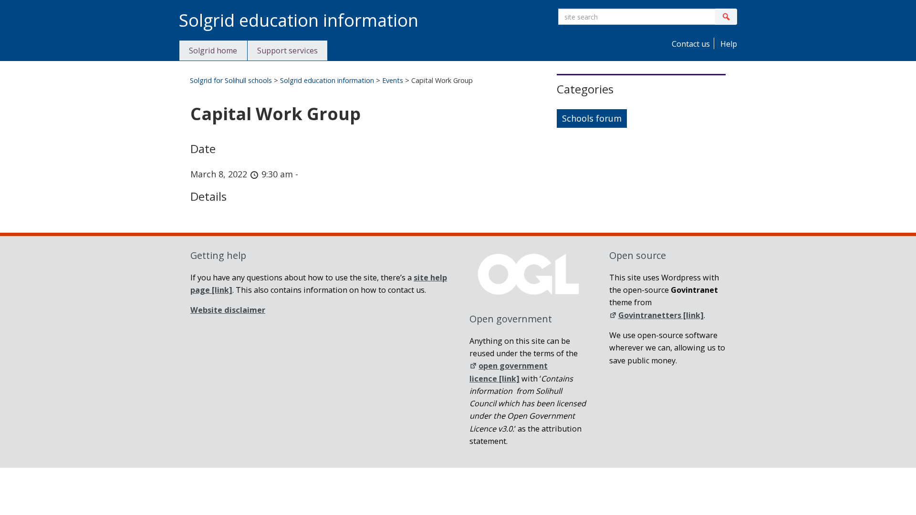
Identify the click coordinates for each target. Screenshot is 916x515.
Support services (287, 50)
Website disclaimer (227, 310)
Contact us (690, 44)
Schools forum (592, 118)
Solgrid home (213, 50)
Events (392, 80)
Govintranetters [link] (661, 315)
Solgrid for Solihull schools (231, 80)
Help (727, 44)
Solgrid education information (327, 80)
